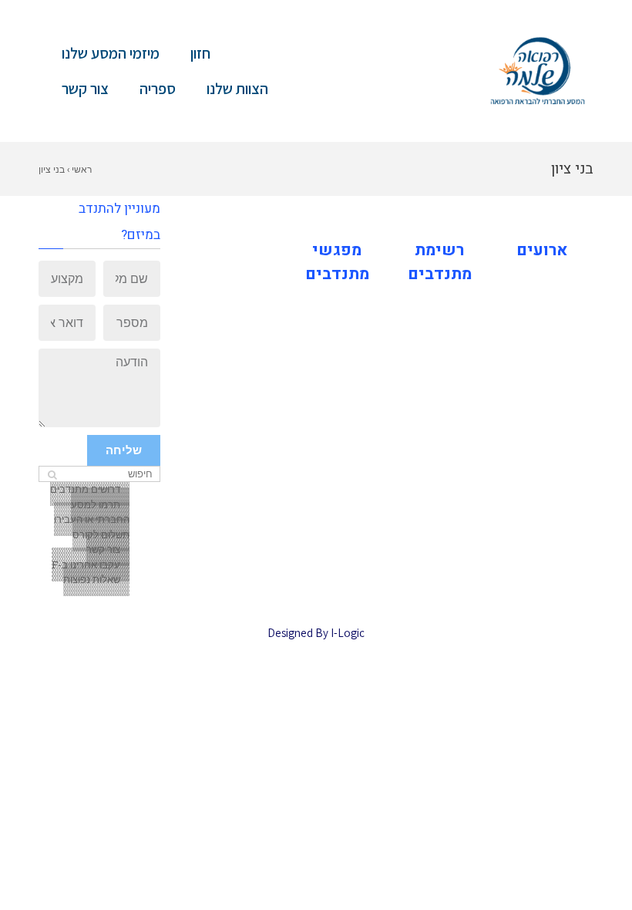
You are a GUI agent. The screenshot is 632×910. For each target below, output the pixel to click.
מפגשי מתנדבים (337, 262)
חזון (200, 53)
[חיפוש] (52, 475)
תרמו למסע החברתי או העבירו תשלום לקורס (91, 519)
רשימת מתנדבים (440, 262)
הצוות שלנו (237, 89)
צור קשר (85, 89)
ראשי (82, 169)
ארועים (542, 250)
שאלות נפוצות (91, 579)
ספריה (158, 89)
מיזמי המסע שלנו (111, 53)
